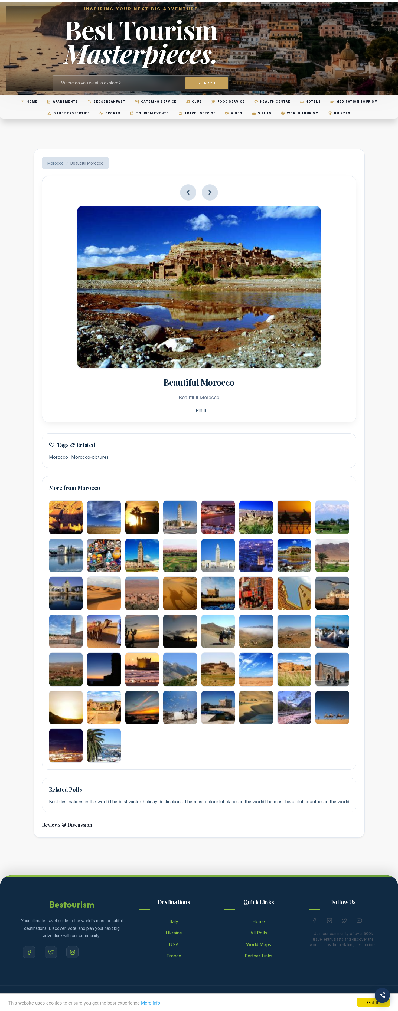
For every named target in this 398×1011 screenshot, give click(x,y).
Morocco (55, 163)
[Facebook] (29, 952)
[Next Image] (210, 192)
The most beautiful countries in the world (306, 801)
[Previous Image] (188, 192)
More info (150, 1002)
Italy (173, 921)
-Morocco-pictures (89, 457)
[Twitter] (51, 952)
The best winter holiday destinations (146, 801)
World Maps (258, 944)
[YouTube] (359, 921)
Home (258, 921)
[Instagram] (72, 952)
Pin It (201, 410)
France (174, 956)
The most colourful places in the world (224, 801)
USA (174, 944)
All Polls (258, 932)
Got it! (373, 1002)
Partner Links (258, 956)
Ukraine (174, 932)
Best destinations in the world (79, 801)
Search (207, 83)
